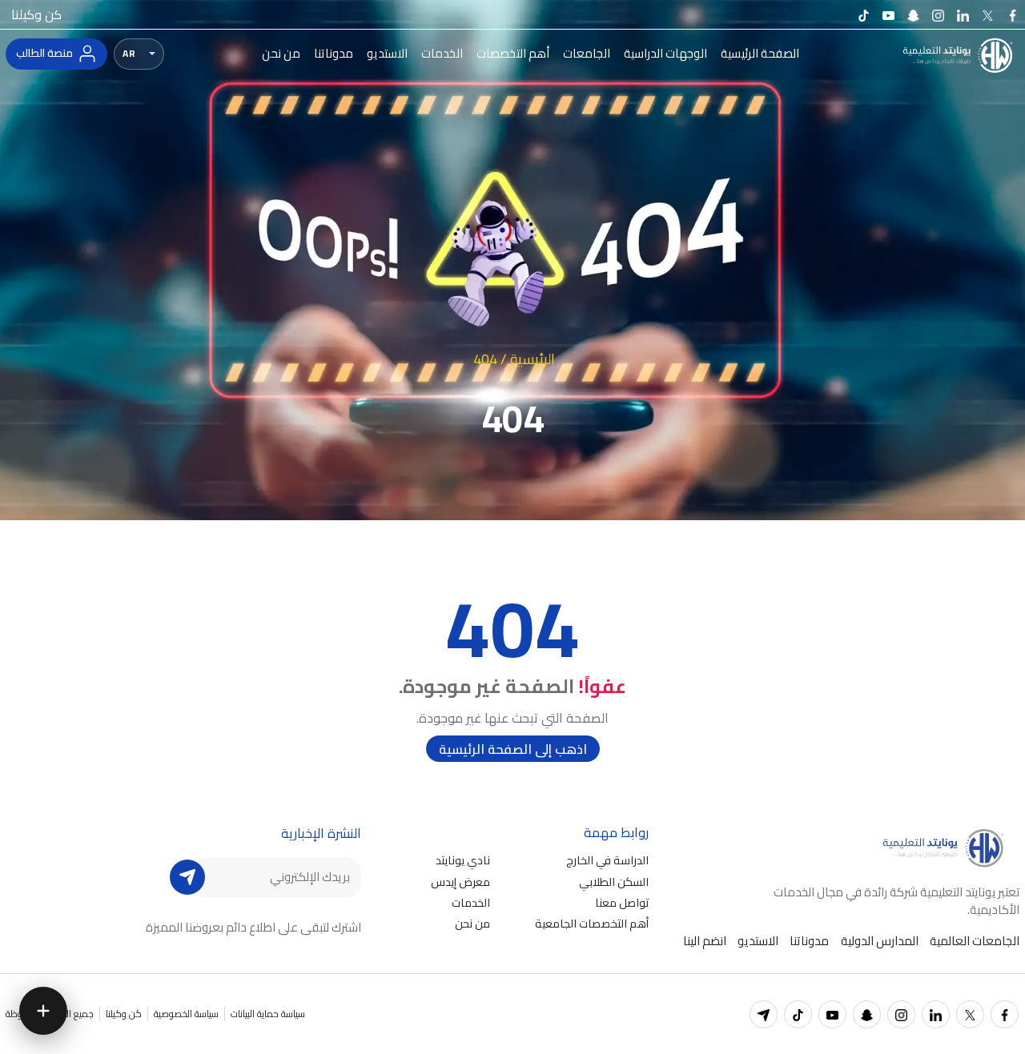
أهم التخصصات (512, 53)
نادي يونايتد (463, 860)
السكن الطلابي (614, 881)
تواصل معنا (622, 902)
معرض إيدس (460, 881)
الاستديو (387, 53)
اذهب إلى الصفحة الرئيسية (513, 749)
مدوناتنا (333, 53)
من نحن (281, 53)
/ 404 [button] (490, 358)
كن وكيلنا (36, 14)
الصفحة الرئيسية (760, 53)
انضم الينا (704, 940)
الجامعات (586, 53)
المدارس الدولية (879, 940)
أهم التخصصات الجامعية (592, 923)
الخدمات (442, 53)
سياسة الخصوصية (186, 1014)
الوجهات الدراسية (665, 53)
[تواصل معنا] (43, 1011)
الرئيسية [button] (532, 358)
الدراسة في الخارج (607, 860)
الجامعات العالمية (974, 940)
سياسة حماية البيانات (268, 1014)
